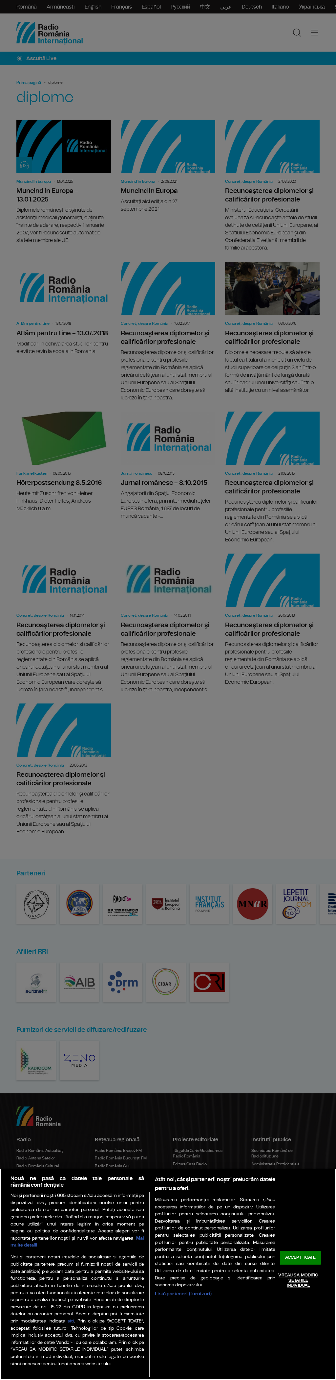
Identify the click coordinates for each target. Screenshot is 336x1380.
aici (71, 1321)
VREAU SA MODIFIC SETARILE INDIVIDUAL (298, 1280)
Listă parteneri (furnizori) (183, 1293)
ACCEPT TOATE (300, 1258)
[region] (168, 1274)
